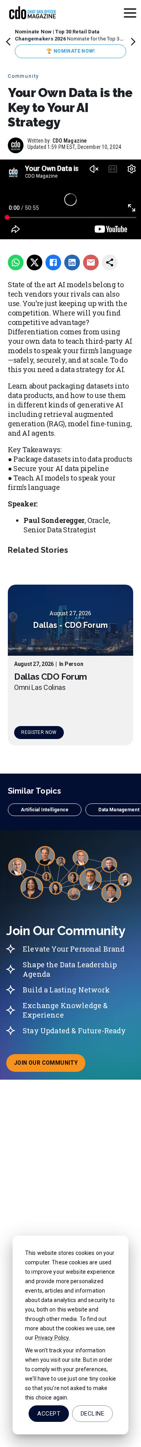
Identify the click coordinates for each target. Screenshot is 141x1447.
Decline (92, 1413)
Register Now (38, 732)
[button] (44, 809)
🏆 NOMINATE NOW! (70, 51)
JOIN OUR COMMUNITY (49, 1065)
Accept (48, 1413)
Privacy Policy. (52, 1338)
